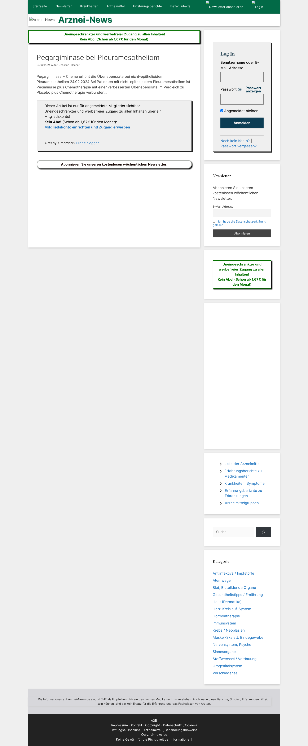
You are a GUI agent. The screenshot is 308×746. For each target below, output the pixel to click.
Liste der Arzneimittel (242, 464)
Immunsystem (224, 623)
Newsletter (64, 6)
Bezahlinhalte (180, 6)
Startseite (39, 6)
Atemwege (222, 580)
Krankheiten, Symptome (244, 483)
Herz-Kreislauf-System (232, 609)
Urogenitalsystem (227, 666)
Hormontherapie (226, 616)
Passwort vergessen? (238, 146)
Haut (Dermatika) (227, 602)
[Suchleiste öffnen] (273, 7)
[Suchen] (263, 532)
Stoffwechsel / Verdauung (234, 659)
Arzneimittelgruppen (242, 503)
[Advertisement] (114, 204)
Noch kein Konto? (235, 141)
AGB (154, 721)
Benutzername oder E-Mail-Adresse (239, 65)
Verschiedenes (225, 673)
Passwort (228, 89)
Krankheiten (89, 6)
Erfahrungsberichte (147, 6)
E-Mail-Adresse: (223, 206)
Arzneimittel (116, 6)
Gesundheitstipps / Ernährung (238, 595)
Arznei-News (85, 19)
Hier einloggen (87, 143)
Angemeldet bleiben (240, 111)
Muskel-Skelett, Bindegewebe (238, 637)
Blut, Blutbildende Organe (234, 587)
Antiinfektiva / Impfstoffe (233, 573)
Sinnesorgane (224, 652)
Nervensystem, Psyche (232, 644)
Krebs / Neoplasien (229, 630)
